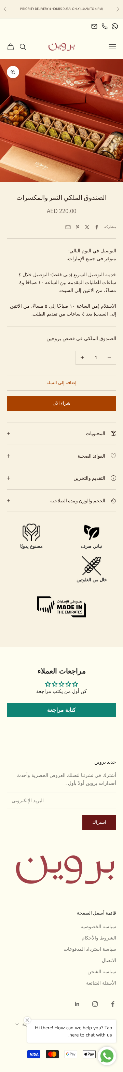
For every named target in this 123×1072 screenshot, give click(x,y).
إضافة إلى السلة (61, 383)
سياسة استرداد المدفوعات (90, 949)
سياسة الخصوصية (98, 926)
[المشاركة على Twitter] (87, 227)
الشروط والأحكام (99, 938)
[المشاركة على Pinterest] (77, 227)
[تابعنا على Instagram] (95, 1004)
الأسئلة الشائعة (101, 983)
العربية (27, 1024)
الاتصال (109, 960)
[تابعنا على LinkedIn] (77, 1004)
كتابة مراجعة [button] (61, 710)
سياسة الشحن (101, 972)
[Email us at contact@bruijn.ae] (94, 26)
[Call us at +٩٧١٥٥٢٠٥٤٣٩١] (104, 26)
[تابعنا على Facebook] (112, 1004)
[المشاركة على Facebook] (96, 227)
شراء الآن (61, 403)
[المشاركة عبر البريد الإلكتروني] (68, 227)
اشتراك (99, 822)
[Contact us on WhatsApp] (115, 26)
